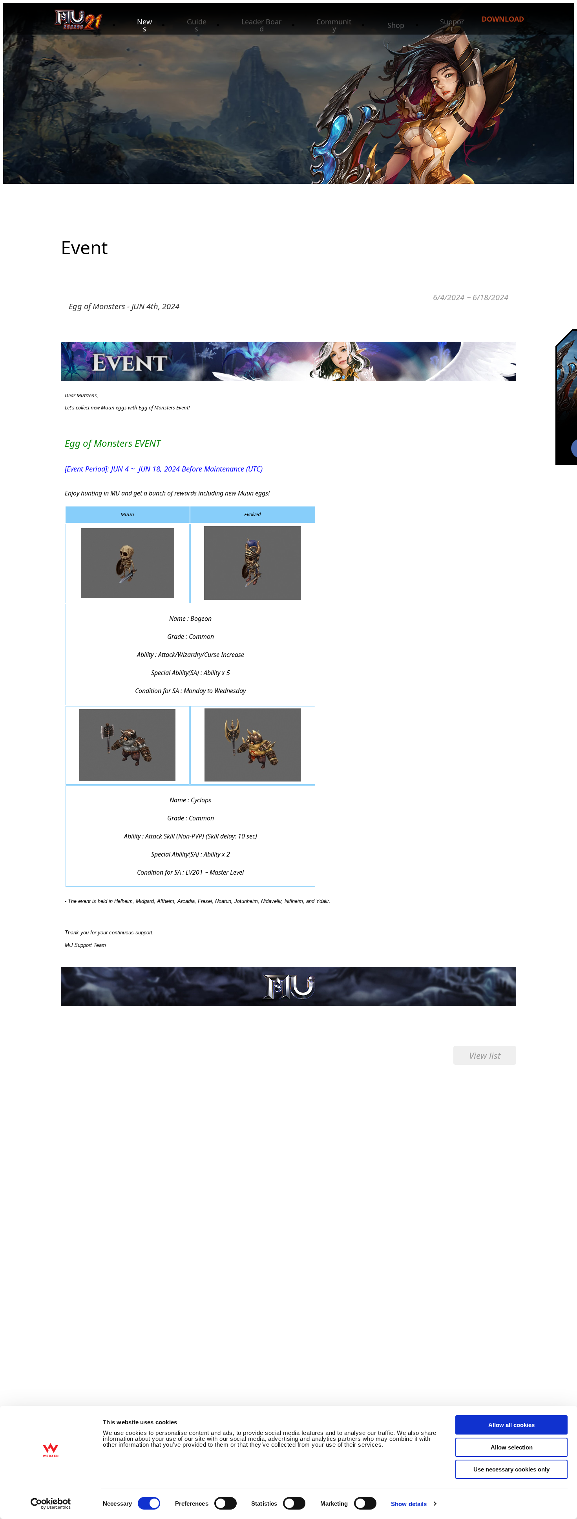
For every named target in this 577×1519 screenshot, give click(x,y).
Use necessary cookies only (511, 1469)
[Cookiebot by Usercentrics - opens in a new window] (50, 1504)
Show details (409, 1504)
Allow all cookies (511, 1425)
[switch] (225, 1503)
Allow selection (512, 1447)
